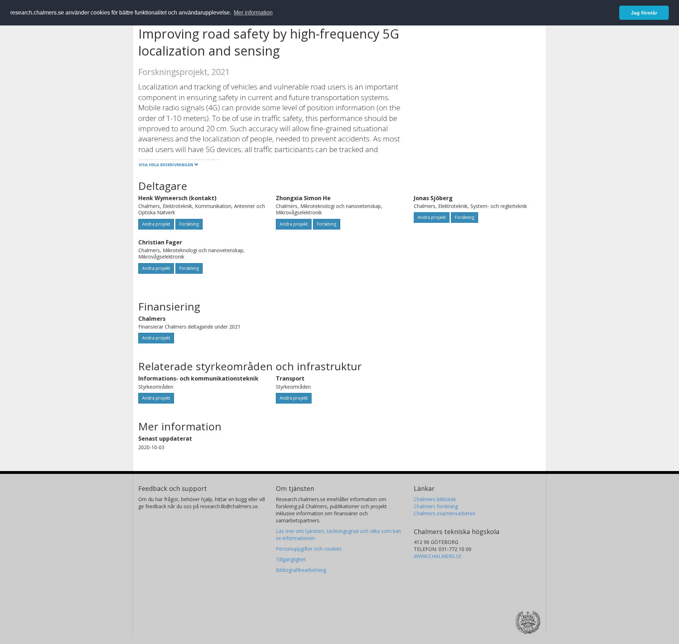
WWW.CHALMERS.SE (438, 556)
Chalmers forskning (436, 506)
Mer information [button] (253, 13)
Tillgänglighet (291, 559)
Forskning (189, 224)
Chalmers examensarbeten (444, 513)
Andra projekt (156, 224)
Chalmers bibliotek (435, 499)
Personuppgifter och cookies (309, 548)
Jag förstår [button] (644, 13)
